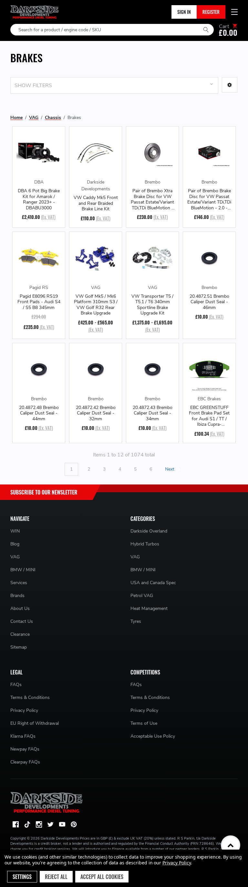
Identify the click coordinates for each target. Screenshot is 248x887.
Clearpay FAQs (25, 762)
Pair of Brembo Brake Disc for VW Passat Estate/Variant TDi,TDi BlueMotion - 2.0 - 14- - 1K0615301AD (209, 199)
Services (18, 583)
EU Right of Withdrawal (34, 723)
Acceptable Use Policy (152, 736)
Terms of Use (143, 723)
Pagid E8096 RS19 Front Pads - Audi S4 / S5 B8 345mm (38, 302)
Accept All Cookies (101, 877)
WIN (15, 531)
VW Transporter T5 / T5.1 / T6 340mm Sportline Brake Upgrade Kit (152, 305)
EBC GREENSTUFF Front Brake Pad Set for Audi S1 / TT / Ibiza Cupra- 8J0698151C (209, 416)
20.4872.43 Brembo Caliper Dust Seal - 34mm (152, 413)
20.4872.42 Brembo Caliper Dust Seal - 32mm (96, 413)
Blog (14, 544)
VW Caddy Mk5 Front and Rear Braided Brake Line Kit (96, 203)
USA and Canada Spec (153, 583)
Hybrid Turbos (144, 544)
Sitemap (18, 647)
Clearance (20, 634)
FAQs (16, 685)
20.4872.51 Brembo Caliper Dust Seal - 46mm (209, 302)
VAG (15, 557)
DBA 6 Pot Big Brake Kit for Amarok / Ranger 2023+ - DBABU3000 (39, 199)
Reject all (56, 877)
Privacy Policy (24, 710)
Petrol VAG (141, 596)
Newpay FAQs (24, 749)
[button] (229, 85)
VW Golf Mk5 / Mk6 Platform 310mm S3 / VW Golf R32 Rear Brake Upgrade (96, 305)
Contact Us (21, 621)
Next (170, 469)
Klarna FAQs (23, 736)
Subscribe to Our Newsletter (43, 492)
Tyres (135, 621)
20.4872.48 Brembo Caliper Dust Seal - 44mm (39, 413)
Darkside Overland (148, 531)
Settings (22, 877)
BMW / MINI (23, 570)
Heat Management (149, 608)
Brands (17, 596)
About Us (20, 608)
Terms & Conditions (30, 697)
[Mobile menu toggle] (234, 12)
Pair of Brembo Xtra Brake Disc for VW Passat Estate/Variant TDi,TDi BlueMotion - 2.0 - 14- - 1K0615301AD (152, 199)
